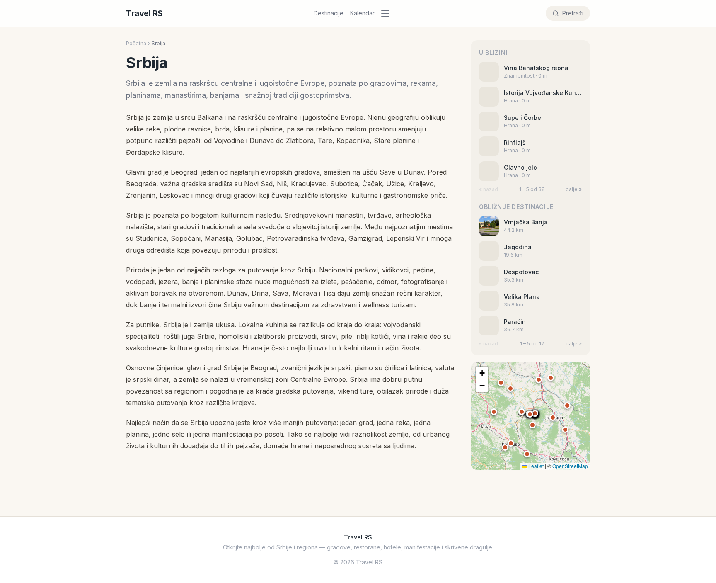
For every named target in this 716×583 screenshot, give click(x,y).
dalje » (574, 189)
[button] (535, 413)
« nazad (488, 189)
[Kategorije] (387, 13)
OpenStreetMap (570, 465)
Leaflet (535, 465)
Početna (136, 43)
